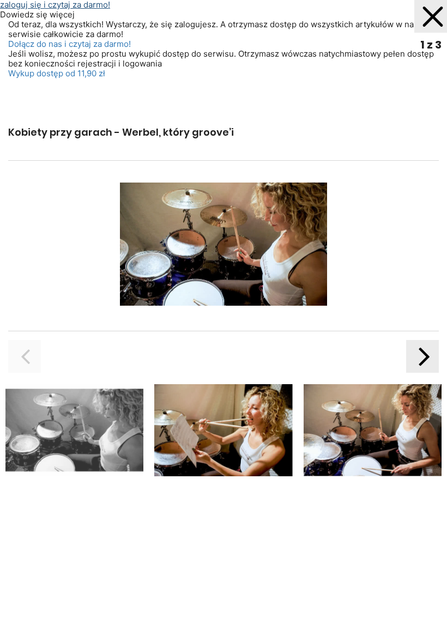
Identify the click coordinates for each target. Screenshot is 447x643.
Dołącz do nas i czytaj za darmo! (69, 44)
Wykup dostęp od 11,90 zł (56, 73)
